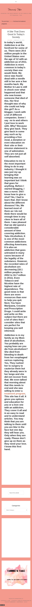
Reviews (10, 40)
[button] (16, 1)
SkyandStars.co (18, 598)
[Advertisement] (16, 468)
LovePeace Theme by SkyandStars (20, 600)
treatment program (14, 393)
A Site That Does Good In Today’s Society (16, 34)
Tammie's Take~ (16, 9)
